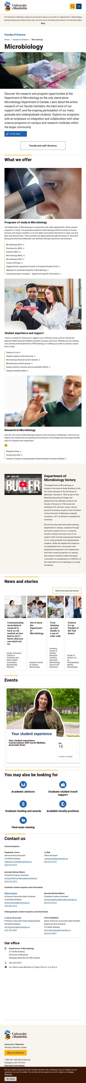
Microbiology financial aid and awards (22, 360)
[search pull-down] (72, 6)
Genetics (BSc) (12, 252)
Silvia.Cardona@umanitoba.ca (17, 903)
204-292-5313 (10, 906)
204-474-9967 (50, 933)
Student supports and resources (19, 356)
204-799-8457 (10, 930)
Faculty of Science (15, 34)
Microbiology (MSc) (14, 255)
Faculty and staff (13, 455)
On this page (15, 134)
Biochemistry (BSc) (14, 248)
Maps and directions (15, 1053)
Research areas (12, 451)
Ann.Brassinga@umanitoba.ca (17, 927)
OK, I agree (10, 1079)
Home (7, 39)
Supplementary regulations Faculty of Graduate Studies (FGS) (32, 266)
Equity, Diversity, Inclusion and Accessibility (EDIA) (27, 367)
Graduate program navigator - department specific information (32, 274)
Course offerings (13, 263)
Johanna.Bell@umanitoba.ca (56, 858)
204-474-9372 (10, 865)
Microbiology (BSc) (14, 244)
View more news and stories (67, 591)
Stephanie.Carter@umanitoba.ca (18, 862)
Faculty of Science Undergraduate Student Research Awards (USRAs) (35, 459)
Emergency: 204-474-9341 (14, 1063)
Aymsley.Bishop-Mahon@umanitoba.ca (20, 878)
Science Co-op (12, 352)
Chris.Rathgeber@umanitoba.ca (57, 930)
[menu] (79, 6)
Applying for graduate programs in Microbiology (26, 270)
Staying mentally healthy (16, 371)
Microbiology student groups (18, 363)
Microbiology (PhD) (14, 259)
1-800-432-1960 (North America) (17, 1060)
